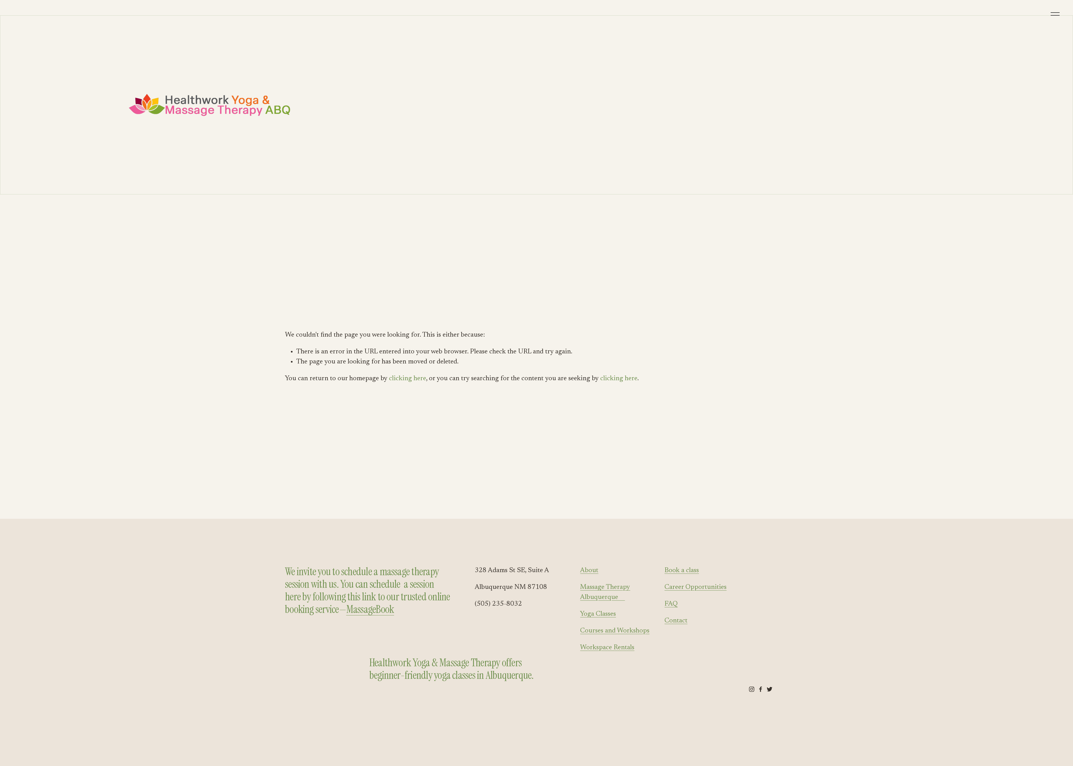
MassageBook (370, 609)
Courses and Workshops (614, 630)
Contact (675, 620)
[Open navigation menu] (1056, 14)
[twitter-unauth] (769, 689)
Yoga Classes (598, 614)
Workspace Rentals (607, 647)
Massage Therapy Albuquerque (605, 592)
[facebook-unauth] (760, 689)
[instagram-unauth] (751, 689)
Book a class (681, 570)
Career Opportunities (695, 587)
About (589, 570)
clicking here (407, 378)
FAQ (671, 604)
